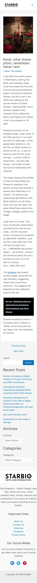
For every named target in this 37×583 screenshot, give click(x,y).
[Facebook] (12, 563)
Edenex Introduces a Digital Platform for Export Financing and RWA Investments (17, 379)
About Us (18, 521)
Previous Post (18, 346)
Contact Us (18, 524)
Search (6, 358)
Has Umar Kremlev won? (15, 414)
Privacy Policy (18, 535)
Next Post (18, 351)
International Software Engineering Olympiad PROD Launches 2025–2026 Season (17, 390)
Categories (8, 455)
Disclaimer (19, 531)
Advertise (18, 528)
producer (12, 272)
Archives (7, 435)
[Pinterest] (25, 563)
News (7, 71)
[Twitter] (18, 563)
